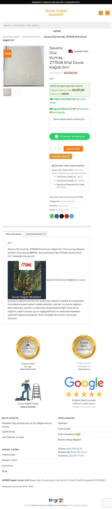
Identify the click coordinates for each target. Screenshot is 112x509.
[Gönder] (106, 25)
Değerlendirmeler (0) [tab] (36, 234)
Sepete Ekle (73, 148)
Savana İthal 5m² (31, 36)
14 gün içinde (84, 363)
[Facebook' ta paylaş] (56, 216)
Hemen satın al (61, 156)
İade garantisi (84, 366)
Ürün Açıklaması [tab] (13, 234)
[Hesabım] (101, 13)
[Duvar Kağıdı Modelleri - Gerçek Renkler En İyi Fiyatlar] (56, 13)
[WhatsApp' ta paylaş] (52, 216)
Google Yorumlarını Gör (84, 407)
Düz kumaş (63, 206)
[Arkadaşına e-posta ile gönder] (61, 216)
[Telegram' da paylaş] (71, 216)
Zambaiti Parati (11, 36)
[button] (3, 13)
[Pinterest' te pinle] (66, 216)
